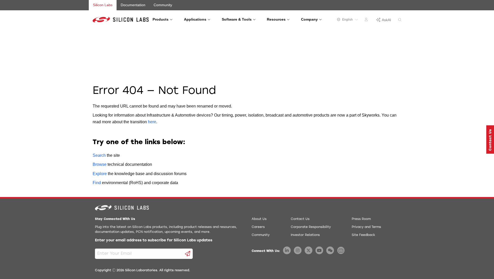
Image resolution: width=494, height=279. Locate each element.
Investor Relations (305, 235)
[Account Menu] (367, 20)
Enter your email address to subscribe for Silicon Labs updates (153, 240)
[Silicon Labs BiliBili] (341, 250)
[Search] (399, 20)
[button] (490, 139)
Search (99, 155)
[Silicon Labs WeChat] (330, 250)
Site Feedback (363, 235)
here (152, 122)
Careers (258, 227)
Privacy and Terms (366, 227)
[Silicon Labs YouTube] (319, 250)
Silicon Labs (102, 5)
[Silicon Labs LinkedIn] (287, 250)
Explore (100, 173)
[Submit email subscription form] (188, 254)
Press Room (361, 219)
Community (163, 5)
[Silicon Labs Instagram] (298, 250)
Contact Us (300, 219)
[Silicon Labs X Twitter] (308, 250)
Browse (100, 164)
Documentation (133, 5)
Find (97, 182)
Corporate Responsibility (311, 227)
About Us (259, 219)
